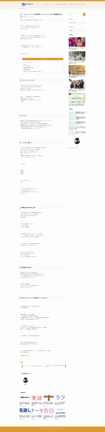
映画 (21, 362)
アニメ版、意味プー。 (27, 65)
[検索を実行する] (84, 14)
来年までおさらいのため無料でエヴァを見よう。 (33, 71)
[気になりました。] (28, 4)
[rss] (84, 0)
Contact (51, 428)
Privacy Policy (59, 428)
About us (54, 428)
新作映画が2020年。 (27, 69)
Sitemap (47, 428)
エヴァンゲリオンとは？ (28, 62)
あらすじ (25, 64)
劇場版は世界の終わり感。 (28, 67)
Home (44, 428)
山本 (25, 384)
